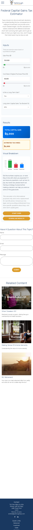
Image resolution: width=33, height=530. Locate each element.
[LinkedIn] (18, 517)
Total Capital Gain (13, 130)
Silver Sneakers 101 (9, 311)
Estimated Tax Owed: (12, 143)
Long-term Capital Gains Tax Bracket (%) (16, 103)
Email (2, 243)
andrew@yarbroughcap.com (16, 514)
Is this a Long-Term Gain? (11, 92)
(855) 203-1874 (19, 504)
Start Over (16, 213)
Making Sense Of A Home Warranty (14, 345)
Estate (16, 527)
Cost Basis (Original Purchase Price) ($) (15, 74)
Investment (16, 525)
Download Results (16, 218)
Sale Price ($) (7, 55)
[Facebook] (15, 517)
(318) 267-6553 (19, 506)
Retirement (16, 523)
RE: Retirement (7, 377)
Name (2, 233)
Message (3, 254)
